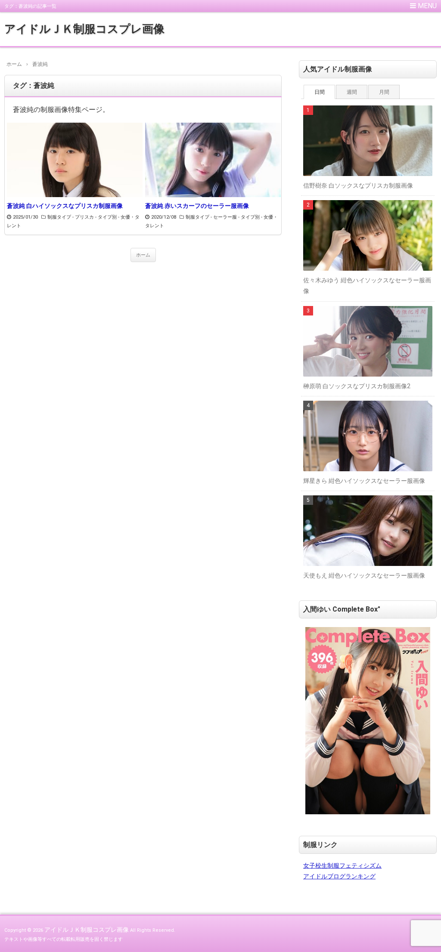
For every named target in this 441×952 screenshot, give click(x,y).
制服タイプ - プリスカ (70, 217)
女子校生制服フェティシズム (342, 865)
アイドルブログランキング (339, 876)
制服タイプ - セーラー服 (211, 217)
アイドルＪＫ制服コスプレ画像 (84, 28)
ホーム (143, 255)
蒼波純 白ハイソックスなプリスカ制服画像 (65, 205)
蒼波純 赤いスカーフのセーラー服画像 (197, 205)
